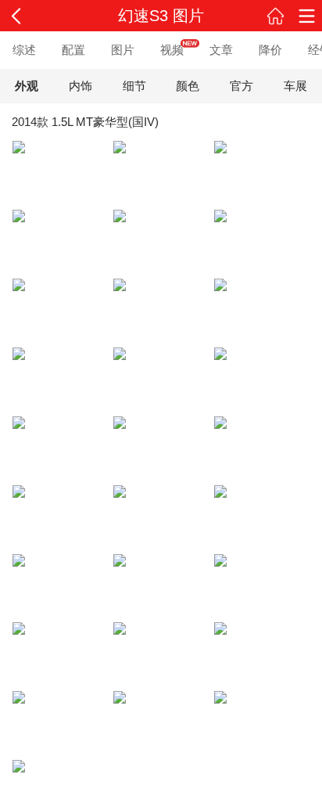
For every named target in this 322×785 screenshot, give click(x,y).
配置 (73, 49)
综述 (24, 49)
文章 (221, 49)
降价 (270, 49)
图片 (122, 49)
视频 (172, 49)
